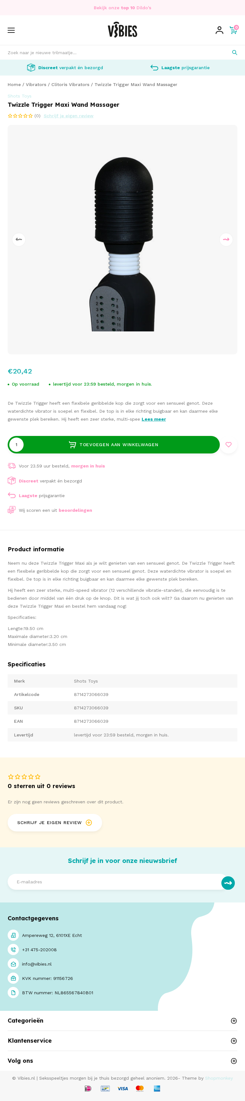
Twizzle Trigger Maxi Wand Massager (135, 84)
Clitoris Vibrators (70, 84)
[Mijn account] (219, 30)
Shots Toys (20, 95)
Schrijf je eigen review (68, 115)
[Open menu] (11, 30)
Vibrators (36, 84)
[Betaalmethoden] (88, 1089)
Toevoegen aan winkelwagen (119, 444)
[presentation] (18, 239)
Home (14, 84)
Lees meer (154, 419)
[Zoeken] (230, 52)
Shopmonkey (219, 1078)
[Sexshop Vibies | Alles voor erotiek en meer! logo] (122, 36)
